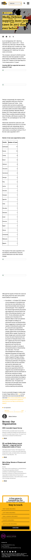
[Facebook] (15, 551)
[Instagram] (5, 551)
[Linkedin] (2, 551)
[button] (3, 36)
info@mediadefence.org (9, 544)
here (19, 394)
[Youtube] (12, 551)
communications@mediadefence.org (12, 547)
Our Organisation (7, 407)
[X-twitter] (7, 551)
